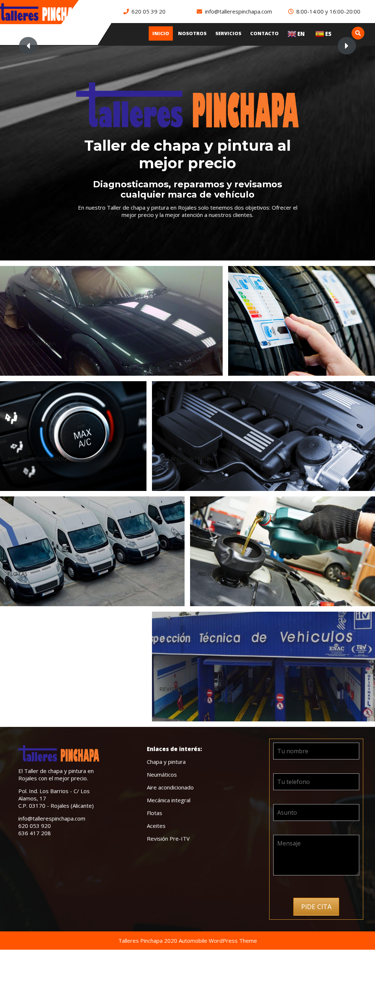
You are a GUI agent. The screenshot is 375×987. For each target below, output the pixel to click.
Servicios (228, 33)
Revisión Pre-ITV (168, 838)
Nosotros (192, 33)
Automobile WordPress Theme (218, 940)
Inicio (160, 33)
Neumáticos (162, 774)
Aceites (156, 825)
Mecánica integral (168, 800)
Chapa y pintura (166, 761)
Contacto (264, 33)
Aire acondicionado (170, 787)
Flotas (154, 813)
